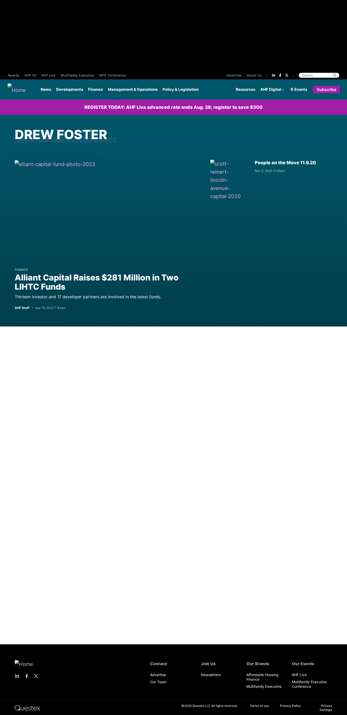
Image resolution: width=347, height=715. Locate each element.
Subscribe (326, 89)
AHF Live (48, 75)
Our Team (158, 682)
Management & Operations (132, 89)
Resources (245, 89)
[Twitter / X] (287, 75)
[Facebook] (280, 75)
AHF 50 (30, 75)
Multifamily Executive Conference (309, 684)
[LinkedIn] (273, 75)
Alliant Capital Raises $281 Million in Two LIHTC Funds (97, 282)
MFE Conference (112, 75)
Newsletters (211, 675)
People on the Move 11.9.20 (285, 162)
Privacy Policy (290, 706)
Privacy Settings (326, 708)
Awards (13, 75)
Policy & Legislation (181, 89)
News (46, 89)
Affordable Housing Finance (262, 677)
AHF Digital (270, 89)
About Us (254, 75)
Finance (95, 89)
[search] (334, 75)
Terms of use (259, 706)
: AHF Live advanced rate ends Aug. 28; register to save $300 (173, 107)
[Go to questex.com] (27, 707)
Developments (69, 89)
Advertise (234, 75)
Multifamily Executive (77, 75)
